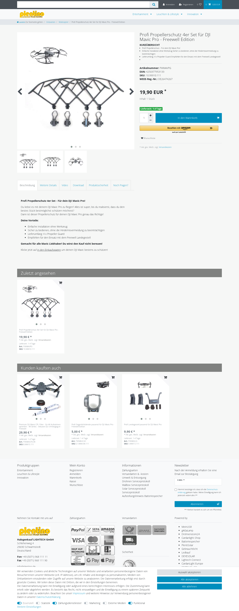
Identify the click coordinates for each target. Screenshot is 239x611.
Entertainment (141, 14)
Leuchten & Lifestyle (168, 14)
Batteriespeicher (191, 541)
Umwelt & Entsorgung (134, 477)
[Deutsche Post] (129, 530)
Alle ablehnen (189, 586)
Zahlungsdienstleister (70, 603)
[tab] (27, 185)
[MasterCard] (92, 540)
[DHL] (144, 530)
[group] (40, 303)
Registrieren (76, 470)
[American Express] (107, 540)
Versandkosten (164, 147)
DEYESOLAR (188, 556)
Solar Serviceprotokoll (134, 488)
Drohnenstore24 (191, 534)
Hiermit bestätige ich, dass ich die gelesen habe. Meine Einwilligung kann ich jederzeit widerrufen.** (199, 492)
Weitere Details (48, 185)
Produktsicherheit (98, 185)
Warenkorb (76, 477)
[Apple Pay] (107, 560)
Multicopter (63, 22)
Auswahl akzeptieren (189, 572)
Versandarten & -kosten (135, 474)
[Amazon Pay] (107, 530)
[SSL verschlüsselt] (129, 566)
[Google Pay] (92, 560)
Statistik (45, 603)
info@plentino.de (26, 566)
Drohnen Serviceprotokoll (136, 481)
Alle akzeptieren (189, 579)
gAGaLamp (187, 530)
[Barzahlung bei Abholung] (92, 550)
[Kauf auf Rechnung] (78, 550)
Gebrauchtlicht (190, 548)
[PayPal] (78, 530)
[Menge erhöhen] (150, 115)
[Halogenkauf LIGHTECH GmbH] (34, 531)
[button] (179, 130)
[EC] (107, 550)
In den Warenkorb (187, 118)
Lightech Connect (191, 559)
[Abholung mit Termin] (129, 540)
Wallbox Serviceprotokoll (135, 485)
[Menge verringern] (150, 120)
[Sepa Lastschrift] (92, 530)
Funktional (139, 603)
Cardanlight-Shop (191, 537)
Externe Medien (117, 603)
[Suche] (153, 4)
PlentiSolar (187, 545)
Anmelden (75, 474)
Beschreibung (27, 185)
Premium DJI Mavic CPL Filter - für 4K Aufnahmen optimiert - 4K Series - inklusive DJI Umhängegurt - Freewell (40, 426)
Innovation (193, 14)
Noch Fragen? (120, 185)
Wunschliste (149, 138)
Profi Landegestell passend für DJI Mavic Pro (142, 424)
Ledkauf (186, 552)
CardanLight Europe (192, 563)
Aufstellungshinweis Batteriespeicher (142, 496)
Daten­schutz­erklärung (48, 597)
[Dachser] (159, 530)
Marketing (94, 603)
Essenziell (28, 603)
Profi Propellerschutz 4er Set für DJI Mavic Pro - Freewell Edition (39, 331)
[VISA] (78, 540)
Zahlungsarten (130, 470)
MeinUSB (187, 526)
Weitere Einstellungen (29, 606)
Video (65, 185)
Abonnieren (197, 504)
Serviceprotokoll (131, 492)
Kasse (73, 481)
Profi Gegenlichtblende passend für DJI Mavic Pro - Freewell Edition (93, 425)
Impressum (79, 593)
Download (78, 185)
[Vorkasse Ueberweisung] (78, 560)
